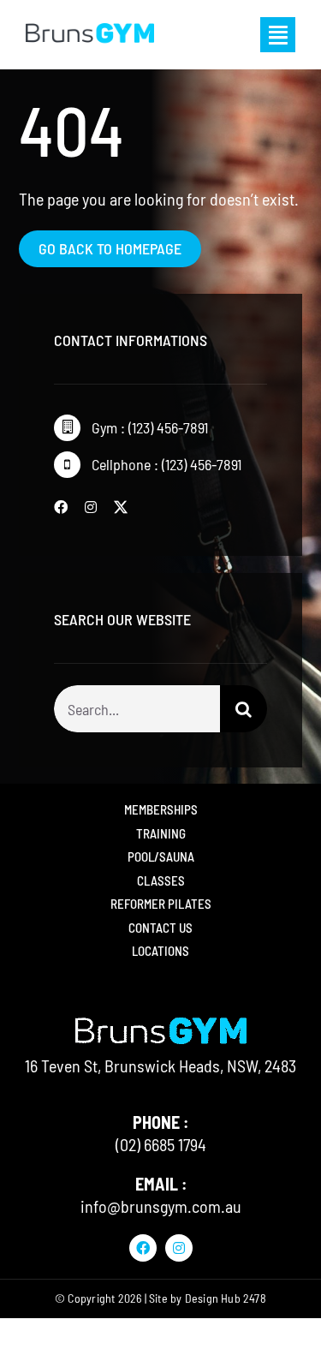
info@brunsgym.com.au (160, 1206)
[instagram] (91, 507)
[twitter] (121, 507)
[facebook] (61, 507)
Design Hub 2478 (225, 1298)
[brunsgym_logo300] (90, 27)
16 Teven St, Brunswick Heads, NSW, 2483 (160, 1065)
